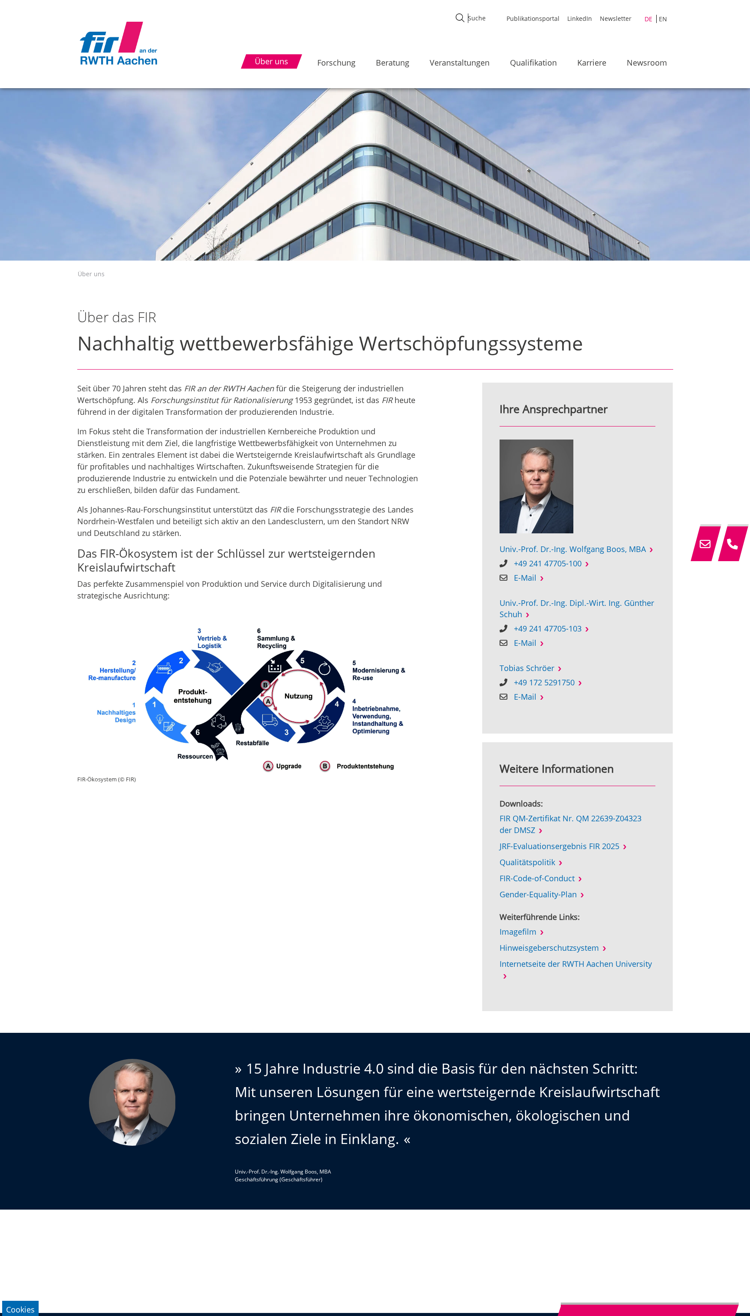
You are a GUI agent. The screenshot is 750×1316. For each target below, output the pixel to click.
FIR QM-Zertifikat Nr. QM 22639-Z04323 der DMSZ (570, 824)
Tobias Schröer (527, 668)
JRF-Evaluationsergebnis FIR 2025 (559, 846)
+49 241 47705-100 (548, 563)
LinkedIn (579, 18)
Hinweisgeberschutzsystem (549, 947)
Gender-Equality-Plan (538, 894)
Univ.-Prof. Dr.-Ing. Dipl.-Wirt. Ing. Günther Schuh (577, 608)
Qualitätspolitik (527, 862)
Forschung (336, 62)
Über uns (91, 274)
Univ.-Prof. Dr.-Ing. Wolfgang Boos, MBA (573, 549)
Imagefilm (518, 931)
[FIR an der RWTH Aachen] (118, 43)
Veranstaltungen (460, 62)
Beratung (392, 62)
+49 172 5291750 (544, 682)
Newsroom (647, 62)
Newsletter (616, 18)
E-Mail (525, 577)
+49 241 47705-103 (548, 628)
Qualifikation (533, 62)
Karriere (591, 62)
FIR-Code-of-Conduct (537, 878)
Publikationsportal (533, 18)
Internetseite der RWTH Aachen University (576, 964)
